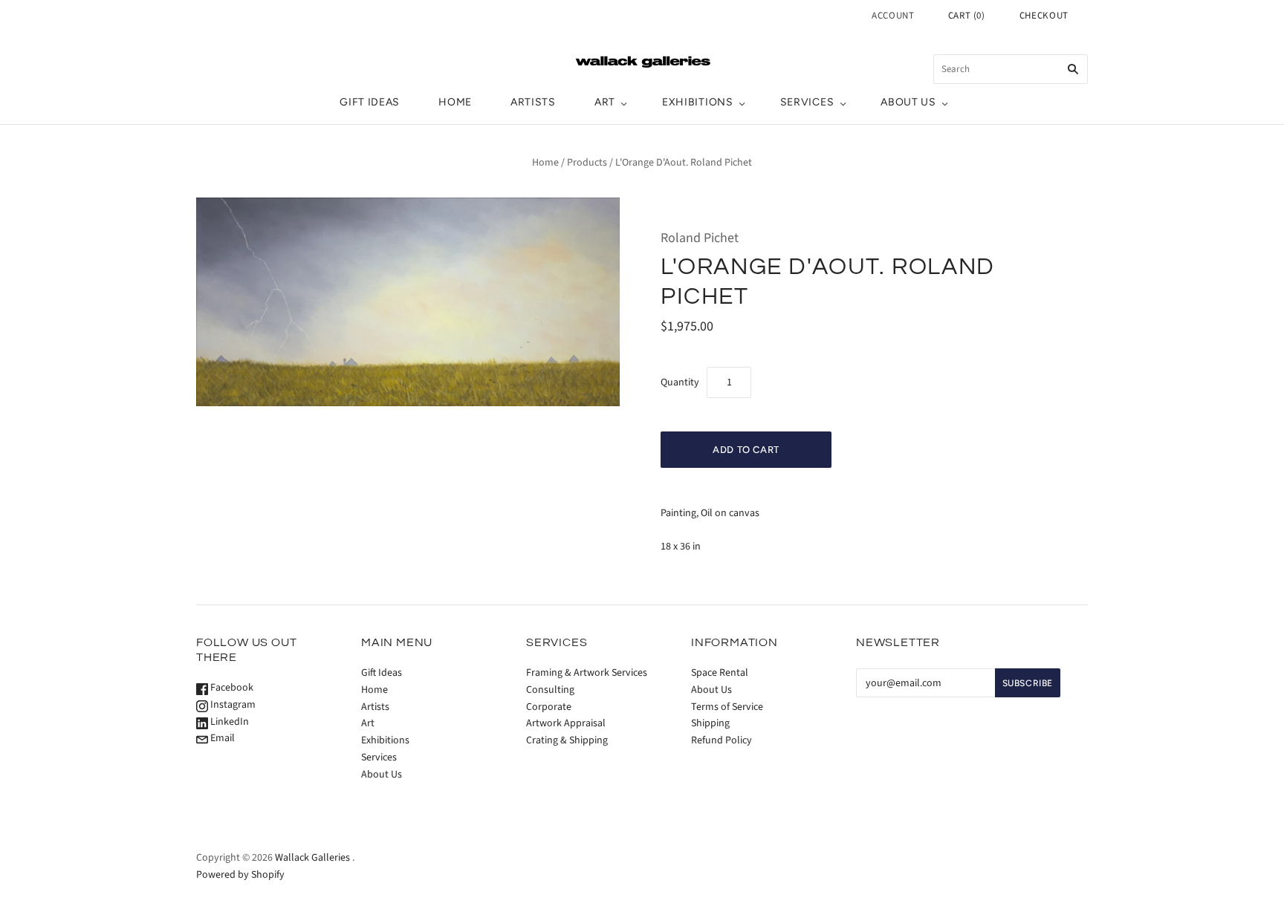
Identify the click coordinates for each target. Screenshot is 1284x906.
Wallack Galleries (312, 857)
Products (587, 162)
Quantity (680, 382)
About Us (908, 102)
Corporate (548, 707)
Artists (533, 102)
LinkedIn (228, 721)
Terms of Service (727, 707)
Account (893, 15)
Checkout (1044, 15)
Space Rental (719, 672)
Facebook (230, 687)
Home (455, 102)
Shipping (710, 723)
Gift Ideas (370, 102)
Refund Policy (721, 740)
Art (604, 102)
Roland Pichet (700, 238)
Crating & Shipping (567, 740)
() (966, 15)
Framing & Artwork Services (586, 672)
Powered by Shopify (240, 874)
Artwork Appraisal (566, 723)
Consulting (550, 689)
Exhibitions (697, 102)
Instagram (232, 704)
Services (807, 102)
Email (221, 738)
